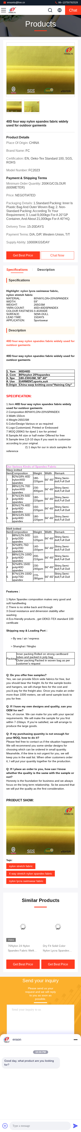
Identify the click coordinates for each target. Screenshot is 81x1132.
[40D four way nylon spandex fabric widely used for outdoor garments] (40, 70)
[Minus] (75, 1039)
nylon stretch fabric (21, 866)
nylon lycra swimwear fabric (26, 881)
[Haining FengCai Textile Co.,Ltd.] (16, 10)
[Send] (75, 1125)
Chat (73, 10)
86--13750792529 (68, 2)
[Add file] (5, 1125)
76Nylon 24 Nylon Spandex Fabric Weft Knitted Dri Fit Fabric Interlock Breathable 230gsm (21, 948)
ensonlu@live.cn (16, 2)
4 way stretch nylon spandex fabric (30, 873)
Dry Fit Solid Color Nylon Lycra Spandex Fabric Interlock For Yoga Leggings (56, 948)
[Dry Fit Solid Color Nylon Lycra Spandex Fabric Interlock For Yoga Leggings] (58, 926)
